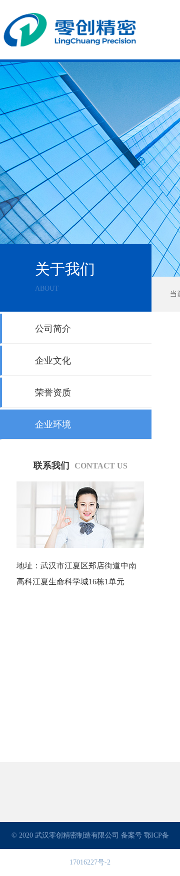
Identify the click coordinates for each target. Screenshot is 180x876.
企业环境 (53, 425)
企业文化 (53, 361)
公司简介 (53, 329)
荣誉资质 (53, 393)
